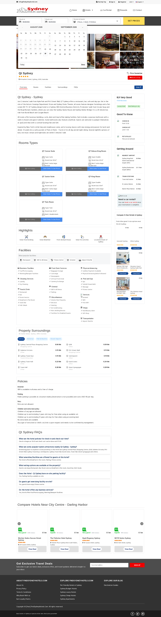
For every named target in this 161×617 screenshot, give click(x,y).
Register (123, 2)
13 (55, 45)
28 (45, 53)
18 (79, 45)
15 (65, 45)
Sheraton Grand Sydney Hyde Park (136, 267)
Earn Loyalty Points (23, 599)
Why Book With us (23, 595)
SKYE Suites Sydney (122, 538)
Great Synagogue (84, 452)
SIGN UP (137, 565)
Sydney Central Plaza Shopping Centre (75, 449)
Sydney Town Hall (55, 452)
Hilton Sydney (134, 241)
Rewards (123, 10)
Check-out (48, 19)
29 (50, 53)
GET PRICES (134, 20)
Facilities (48, 87)
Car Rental (106, 10)
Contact (138, 10)
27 (40, 53)
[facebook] (132, 614)
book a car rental (131, 202)
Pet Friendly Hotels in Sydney (71, 585)
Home (74, 10)
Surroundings (62, 87)
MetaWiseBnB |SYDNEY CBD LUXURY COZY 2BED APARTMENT (122, 292)
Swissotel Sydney (122, 241)
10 (74, 41)
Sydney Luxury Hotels (68, 592)
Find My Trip (102, 2)
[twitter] (137, 614)
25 (31, 53)
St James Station (127, 184)
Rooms (36, 87)
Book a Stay (136, 77)
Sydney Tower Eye (33, 452)
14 (60, 45)
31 (26, 58)
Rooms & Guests (79, 19)
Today (22, 64)
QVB (90, 449)
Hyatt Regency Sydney (91, 538)
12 (84, 41)
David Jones (66, 452)
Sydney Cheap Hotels (68, 595)
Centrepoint (44, 452)
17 (74, 45)
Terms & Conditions (23, 592)
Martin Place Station (128, 189)
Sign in (112, 2)
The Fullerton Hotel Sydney (136, 292)
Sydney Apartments (67, 599)
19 (84, 45)
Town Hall (74, 452)
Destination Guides (111, 585)
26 (35, 53)
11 (79, 41)
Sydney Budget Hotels (68, 588)
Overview (23, 87)
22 (50, 49)
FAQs (76, 87)
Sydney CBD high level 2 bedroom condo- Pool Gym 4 (122, 267)
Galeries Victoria (98, 449)
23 (21, 53)
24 (26, 53)
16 (69, 45)
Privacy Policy (21, 588)
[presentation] (19, 523)
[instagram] (143, 614)
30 (21, 58)
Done (83, 64)
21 (45, 49)
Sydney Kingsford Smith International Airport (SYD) (128, 161)
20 (55, 50)
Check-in (22, 19)
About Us (20, 585)
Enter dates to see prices (51, 168)
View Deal (123, 248)
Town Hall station (127, 179)
